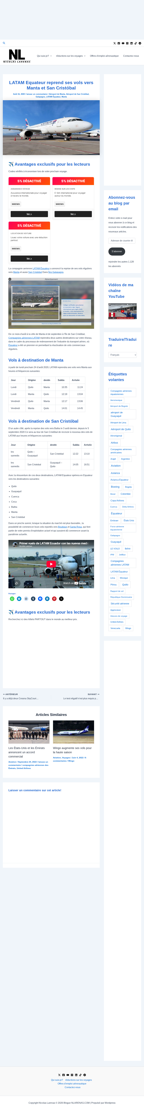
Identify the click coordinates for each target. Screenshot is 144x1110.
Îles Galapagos (55, 272)
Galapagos (40, 97)
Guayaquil (116, 541)
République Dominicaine (121, 597)
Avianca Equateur (119, 480)
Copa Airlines (117, 500)
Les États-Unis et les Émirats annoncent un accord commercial (26, 752)
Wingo (71, 761)
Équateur (13, 345)
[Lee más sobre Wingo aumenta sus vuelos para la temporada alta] (73, 732)
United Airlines (24, 768)
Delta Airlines (128, 507)
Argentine (125, 459)
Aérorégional (116, 436)
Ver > (29, 214)
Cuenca (113, 507)
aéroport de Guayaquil (117, 414)
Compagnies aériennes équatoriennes (121, 392)
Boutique (63, 527)
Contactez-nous (131, 56)
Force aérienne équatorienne (117, 528)
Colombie (125, 494)
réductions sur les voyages (69, 56)
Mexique (124, 578)
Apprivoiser (115, 610)
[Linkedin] (131, 43)
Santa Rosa (76, 527)
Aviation (12, 762)
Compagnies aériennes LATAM (24, 338)
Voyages (66, 757)
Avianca (115, 473)
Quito (125, 584)
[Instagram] (127, 43)
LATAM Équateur (53, 97)
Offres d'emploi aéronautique (104, 56)
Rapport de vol (116, 591)
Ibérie (127, 548)
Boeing (115, 486)
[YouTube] (123, 43)
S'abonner (117, 251)
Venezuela (115, 628)
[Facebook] (119, 43)
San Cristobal (35, 272)
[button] (4, 43)
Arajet (113, 459)
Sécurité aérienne (120, 603)
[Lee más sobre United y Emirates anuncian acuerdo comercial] (29, 732)
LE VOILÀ (115, 549)
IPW (112, 555)
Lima (112, 578)
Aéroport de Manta (57, 94)
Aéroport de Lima (118, 422)
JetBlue (122, 555)
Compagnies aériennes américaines (121, 451)
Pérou (114, 584)
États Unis (129, 520)
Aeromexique (116, 400)
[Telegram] (140, 43)
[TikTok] (135, 43)
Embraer (114, 520)
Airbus (114, 442)
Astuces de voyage (118, 616)
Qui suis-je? (43, 56)
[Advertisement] (72, 20)
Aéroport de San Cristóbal (77, 94)
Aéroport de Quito (121, 429)
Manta (64, 97)
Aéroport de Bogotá (119, 406)
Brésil (112, 494)
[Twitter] (114, 43)
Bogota (128, 487)
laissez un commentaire (36, 94)
